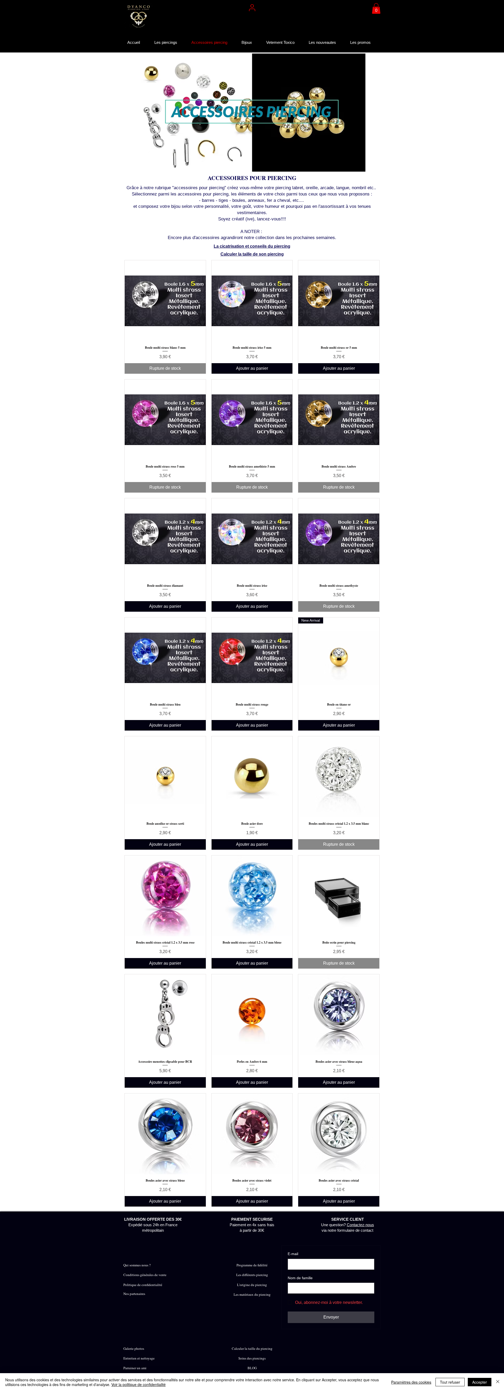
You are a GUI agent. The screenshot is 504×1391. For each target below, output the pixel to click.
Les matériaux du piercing (252, 1294)
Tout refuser (450, 1382)
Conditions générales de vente (144, 1274)
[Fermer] (498, 1382)
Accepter (479, 1382)
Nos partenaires (134, 1293)
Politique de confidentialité (142, 1284)
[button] (376, 8)
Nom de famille (300, 1278)
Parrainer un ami (134, 1368)
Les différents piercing (252, 1274)
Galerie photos (133, 1348)
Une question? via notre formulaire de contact (347, 1225)
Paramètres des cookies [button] (411, 1382)
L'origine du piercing (252, 1284)
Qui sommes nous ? (137, 1265)
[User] (252, 7)
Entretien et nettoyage (139, 1358)
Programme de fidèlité (252, 1265)
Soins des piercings (252, 1358)
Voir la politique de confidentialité (138, 1384)
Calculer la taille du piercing (252, 1348)
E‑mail (293, 1254)
